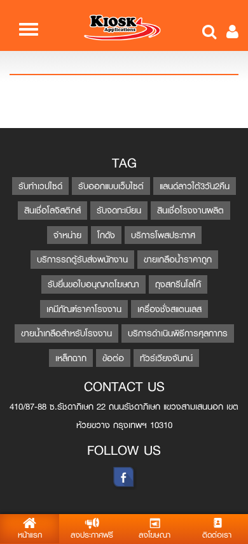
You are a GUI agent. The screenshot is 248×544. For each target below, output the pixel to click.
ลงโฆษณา (154, 535)
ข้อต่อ (113, 358)
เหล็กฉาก (70, 358)
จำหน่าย (67, 235)
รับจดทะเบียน (119, 210)
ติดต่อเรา (216, 535)
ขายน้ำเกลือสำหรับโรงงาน (66, 333)
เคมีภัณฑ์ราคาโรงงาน (83, 309)
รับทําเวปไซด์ (40, 186)
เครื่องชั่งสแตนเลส (169, 309)
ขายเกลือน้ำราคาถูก (178, 259)
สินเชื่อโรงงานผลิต (190, 210)
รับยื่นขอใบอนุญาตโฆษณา (93, 284)
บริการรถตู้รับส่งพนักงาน (82, 259)
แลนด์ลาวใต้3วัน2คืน (195, 186)
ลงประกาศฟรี (92, 535)
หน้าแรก (30, 535)
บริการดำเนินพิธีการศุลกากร (178, 333)
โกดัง (106, 235)
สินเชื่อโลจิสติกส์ (52, 210)
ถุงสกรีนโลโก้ (178, 284)
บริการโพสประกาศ (163, 235)
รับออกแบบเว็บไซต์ (111, 186)
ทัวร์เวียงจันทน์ (166, 358)
